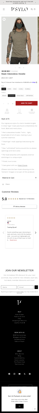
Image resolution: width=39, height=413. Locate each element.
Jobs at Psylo (19, 341)
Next (36, 232)
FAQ (19, 318)
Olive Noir (20, 95)
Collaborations (19, 339)
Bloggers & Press (19, 337)
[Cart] (35, 9)
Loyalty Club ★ (19, 322)
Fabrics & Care (19, 316)
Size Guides (19, 314)
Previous (3, 232)
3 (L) (15, 89)
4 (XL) (21, 89)
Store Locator (20, 360)
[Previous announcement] (3, 2)
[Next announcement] (35, 2)
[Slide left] (15, 68)
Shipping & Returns (19, 320)
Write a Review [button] (20, 206)
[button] (4, 9)
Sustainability (19, 358)
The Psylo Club (19, 362)
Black (4, 96)
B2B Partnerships (19, 335)
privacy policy (20, 291)
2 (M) (10, 89)
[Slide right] (24, 68)
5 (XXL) (27, 89)
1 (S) (3, 89)
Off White (30, 96)
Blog (19, 356)
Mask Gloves (22, 165)
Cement (11, 95)
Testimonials (19, 364)
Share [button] (8, 184)
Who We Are (19, 354)
